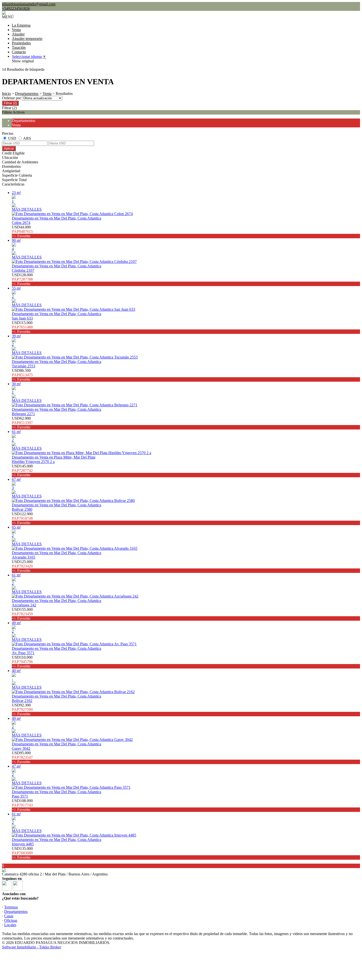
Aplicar (9, 148)
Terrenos (11, 907)
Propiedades (21, 43)
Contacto (19, 52)
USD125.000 (22, 566)
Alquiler (18, 34)
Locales (10, 925)
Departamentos (26, 93)
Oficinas (10, 920)
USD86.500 (22, 374)
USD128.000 (22, 279)
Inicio (6, 93)
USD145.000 (22, 470)
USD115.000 (22, 327)
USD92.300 (22, 709)
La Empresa (21, 25)
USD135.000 (22, 852)
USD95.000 (22, 757)
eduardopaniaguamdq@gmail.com (28, 4)
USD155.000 (22, 613)
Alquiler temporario (27, 38)
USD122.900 (22, 518)
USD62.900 (22, 422)
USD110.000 (22, 661)
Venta (16, 30)
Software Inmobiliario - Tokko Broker (31, 947)
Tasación (19, 47)
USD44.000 (22, 231)
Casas (8, 916)
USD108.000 (22, 805)
